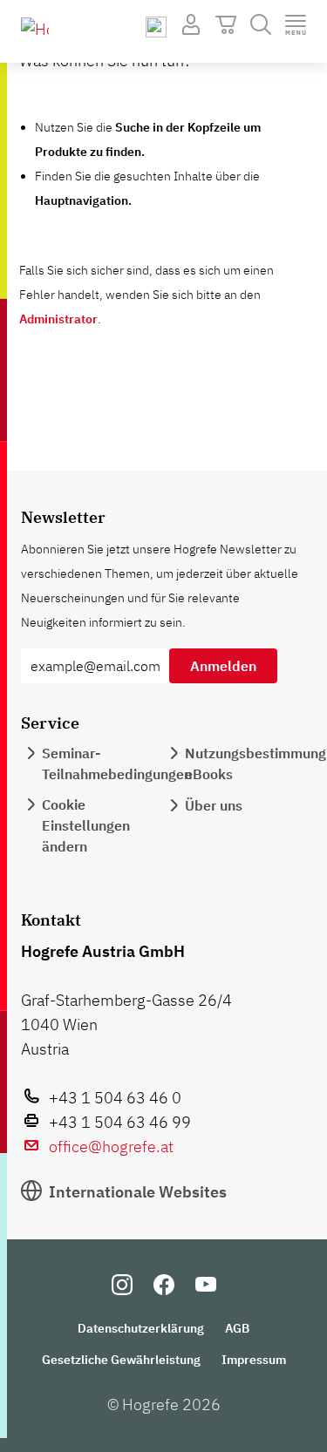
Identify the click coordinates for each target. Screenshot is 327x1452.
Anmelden (223, 666)
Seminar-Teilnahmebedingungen (117, 763)
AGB (237, 1328)
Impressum (253, 1359)
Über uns (213, 805)
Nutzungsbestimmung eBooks (255, 763)
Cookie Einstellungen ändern (86, 825)
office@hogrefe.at (111, 1146)
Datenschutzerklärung (141, 1328)
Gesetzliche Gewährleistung (121, 1359)
